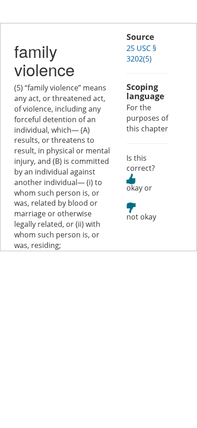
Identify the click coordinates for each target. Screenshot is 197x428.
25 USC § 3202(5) (141, 53)
